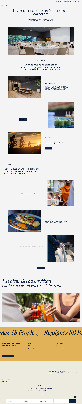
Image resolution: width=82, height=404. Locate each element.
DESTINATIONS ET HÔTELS (46, 5)
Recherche (73, 401)
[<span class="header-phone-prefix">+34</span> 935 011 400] (62, 1)
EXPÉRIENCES (60, 5)
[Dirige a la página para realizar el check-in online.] (55, 1)
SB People (79, 5)
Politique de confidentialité (39, 388)
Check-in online (58, 1)
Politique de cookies (48, 388)
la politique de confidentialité (61, 371)
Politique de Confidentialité (67, 372)
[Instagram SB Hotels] (70, 382)
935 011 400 (66, 1)
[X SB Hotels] (76, 382)
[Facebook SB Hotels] (73, 382)
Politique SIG (4, 381)
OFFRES (54, 5)
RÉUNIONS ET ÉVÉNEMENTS (70, 5)
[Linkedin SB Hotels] (79, 382)
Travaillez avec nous (6, 379)
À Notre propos (5, 368)
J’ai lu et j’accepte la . (58, 371)
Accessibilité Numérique (42, 390)
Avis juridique (30, 388)
